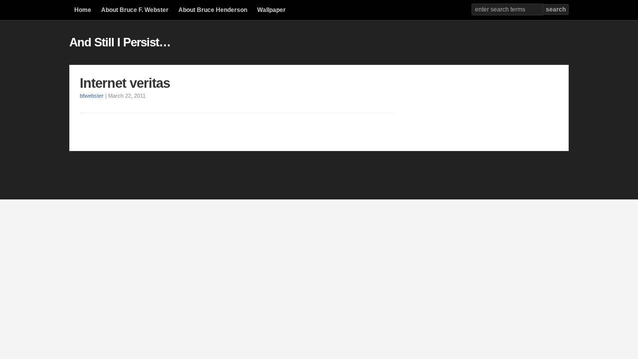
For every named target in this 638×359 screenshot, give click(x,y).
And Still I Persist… (119, 42)
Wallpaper (271, 9)
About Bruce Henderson (212, 9)
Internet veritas (125, 83)
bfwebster (92, 96)
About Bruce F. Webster (134, 9)
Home (82, 9)
